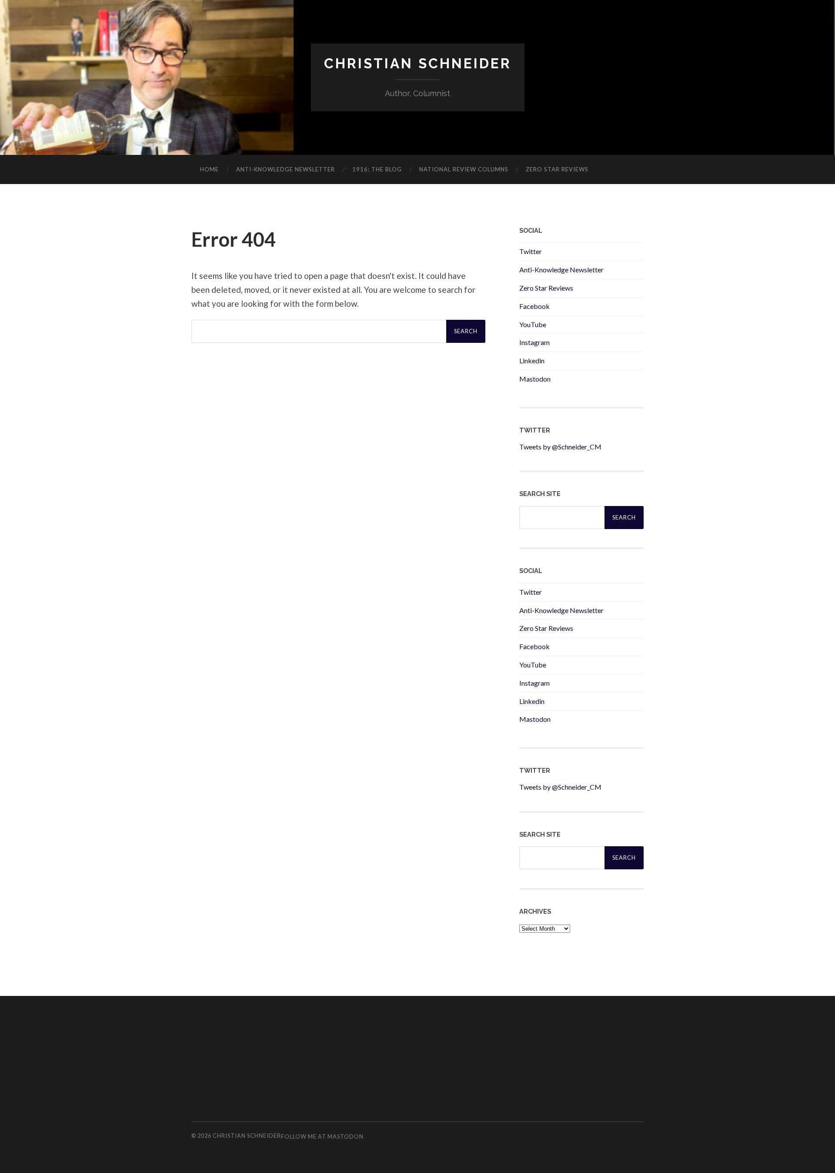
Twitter (530, 251)
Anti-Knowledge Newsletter (561, 269)
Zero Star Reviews (557, 169)
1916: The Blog (377, 169)
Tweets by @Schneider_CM (560, 446)
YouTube (532, 324)
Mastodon (535, 379)
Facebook (534, 306)
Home (209, 169)
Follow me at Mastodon (322, 1136)
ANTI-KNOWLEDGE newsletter (285, 169)
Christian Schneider (417, 63)
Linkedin (531, 360)
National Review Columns (463, 169)
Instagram (534, 342)
